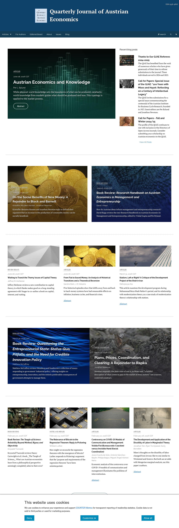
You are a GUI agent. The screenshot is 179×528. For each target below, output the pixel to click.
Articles (5, 34)
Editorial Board (36, 34)
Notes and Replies (20, 187)
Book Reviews (102, 183)
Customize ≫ (90, 518)
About (49, 34)
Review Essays (13, 270)
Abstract (22, 107)
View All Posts (145, 142)
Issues (58, 34)
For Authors (21, 34)
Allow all (149, 518)
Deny (30, 518)
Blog (67, 34)
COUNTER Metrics (84, 507)
